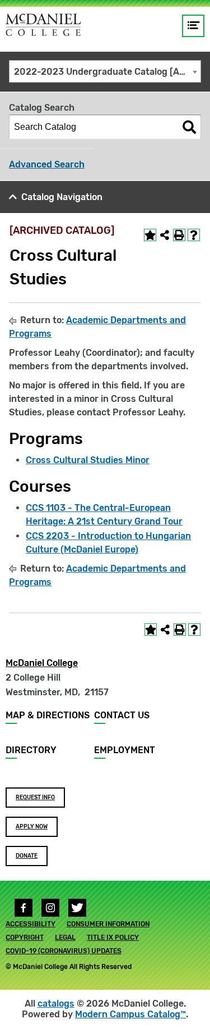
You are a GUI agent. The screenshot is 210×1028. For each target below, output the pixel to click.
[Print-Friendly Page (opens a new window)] (179, 235)
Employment (124, 750)
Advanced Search (47, 164)
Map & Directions (48, 715)
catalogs (56, 1003)
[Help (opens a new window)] (194, 235)
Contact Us (122, 715)
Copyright (25, 937)
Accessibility (30, 924)
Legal (65, 937)
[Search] (189, 127)
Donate (27, 856)
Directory (31, 750)
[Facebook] (23, 908)
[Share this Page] (164, 235)
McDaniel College (42, 663)
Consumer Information (108, 924)
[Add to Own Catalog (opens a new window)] (150, 235)
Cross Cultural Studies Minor (88, 460)
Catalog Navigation (61, 197)
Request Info (35, 797)
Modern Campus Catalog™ (130, 1014)
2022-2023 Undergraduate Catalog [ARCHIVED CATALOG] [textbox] (107, 71)
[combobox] (105, 71)
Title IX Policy (113, 937)
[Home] (43, 24)
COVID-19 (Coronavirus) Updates (64, 951)
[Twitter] (77, 908)
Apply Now (32, 826)
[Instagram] (50, 908)
